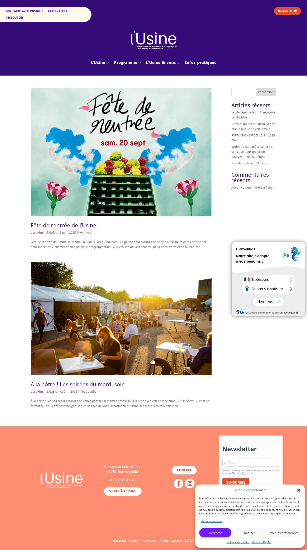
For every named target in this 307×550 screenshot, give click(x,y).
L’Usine (98, 63)
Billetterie (287, 11)
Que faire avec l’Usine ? (24, 11)
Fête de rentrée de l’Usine (63, 225)
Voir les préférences (284, 533)
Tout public (88, 391)
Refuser (249, 533)
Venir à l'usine (122, 491)
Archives (85, 232)
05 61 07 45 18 (123, 480)
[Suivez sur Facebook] (178, 483)
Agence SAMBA (171, 541)
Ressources (15, 18)
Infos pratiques (200, 63)
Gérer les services (211, 521)
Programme (125, 63)
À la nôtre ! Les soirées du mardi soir (77, 384)
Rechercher (266, 92)
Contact (184, 470)
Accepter (215, 533)
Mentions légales (261, 542)
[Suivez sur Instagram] (190, 483)
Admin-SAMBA (46, 232)
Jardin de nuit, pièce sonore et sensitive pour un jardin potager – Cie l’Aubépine (252, 152)
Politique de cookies (238, 542)
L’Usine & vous (161, 63)
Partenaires (57, 11)
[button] (299, 490)
